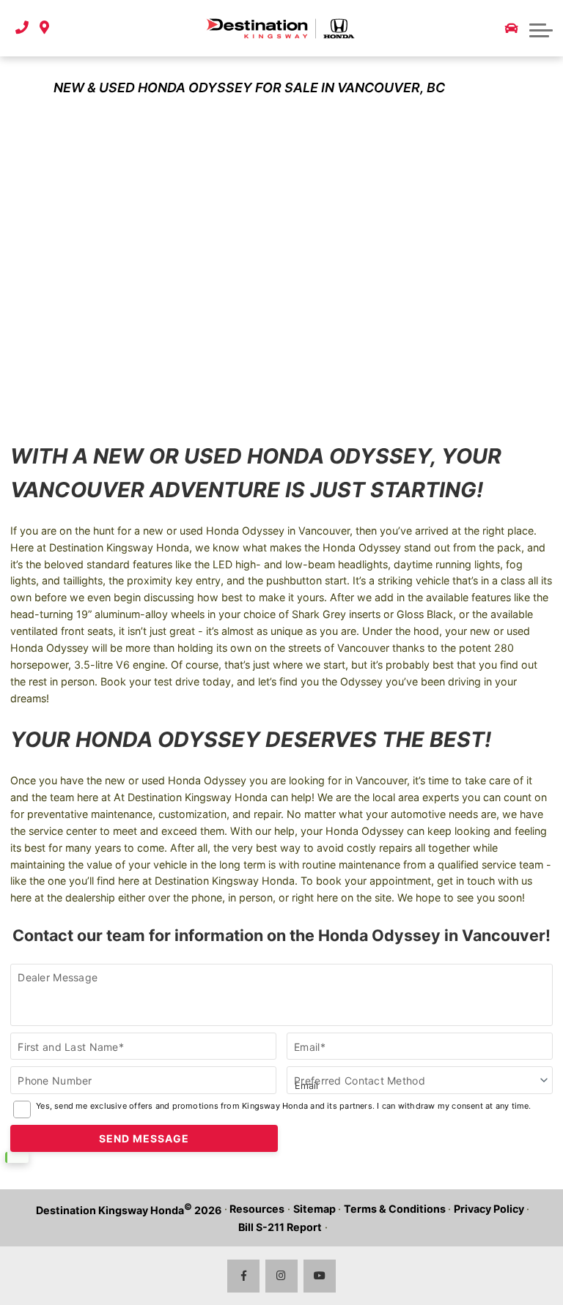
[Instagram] (281, 1276)
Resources (256, 1208)
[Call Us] (22, 28)
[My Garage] (511, 28)
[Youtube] (319, 1276)
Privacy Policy (489, 1208)
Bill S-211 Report (280, 1227)
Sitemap (314, 1208)
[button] (541, 28)
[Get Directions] (44, 28)
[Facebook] (243, 1276)
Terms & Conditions (395, 1208)
